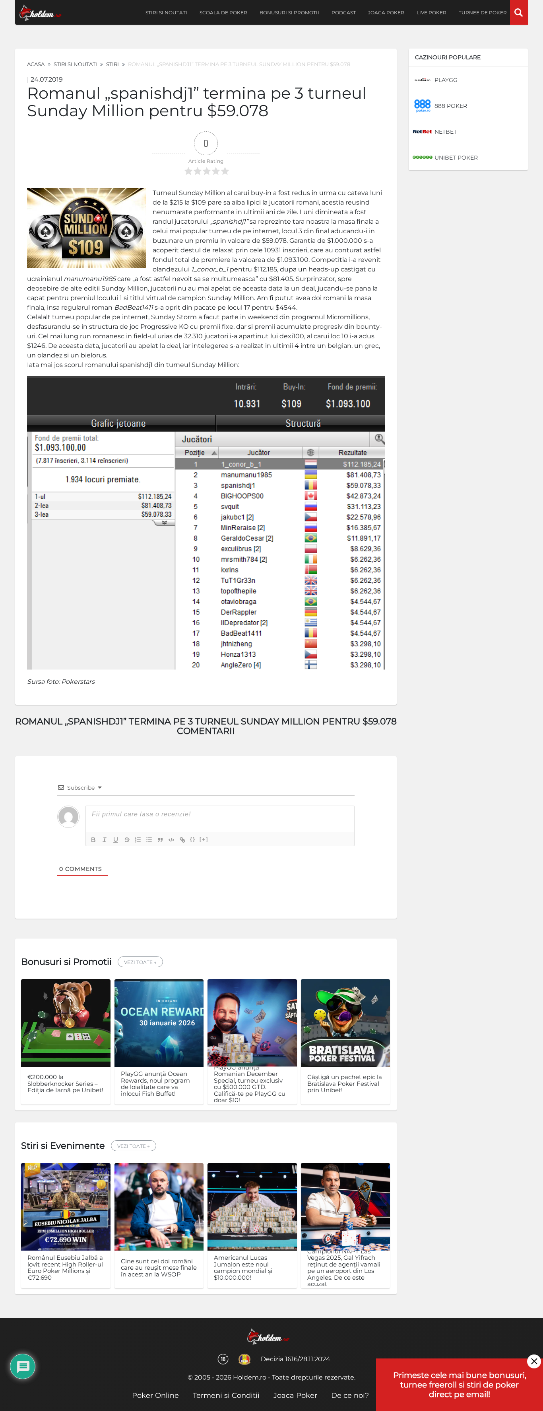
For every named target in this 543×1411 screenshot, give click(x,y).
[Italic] (104, 840)
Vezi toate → (140, 962)
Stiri (112, 64)
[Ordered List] (138, 840)
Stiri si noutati (166, 13)
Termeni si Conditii (226, 1395)
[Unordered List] (149, 840)
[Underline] (115, 840)
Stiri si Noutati (75, 64)
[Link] (182, 840)
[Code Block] (171, 840)
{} (193, 839)
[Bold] (93, 840)
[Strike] (126, 840)
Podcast (344, 13)
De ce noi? (350, 1395)
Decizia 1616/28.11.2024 (295, 1359)
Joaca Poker (386, 13)
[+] (204, 839)
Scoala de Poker (223, 13)
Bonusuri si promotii (289, 13)
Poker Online (155, 1395)
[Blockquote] (160, 840)
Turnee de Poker (483, 13)
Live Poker (431, 13)
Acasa (36, 64)
